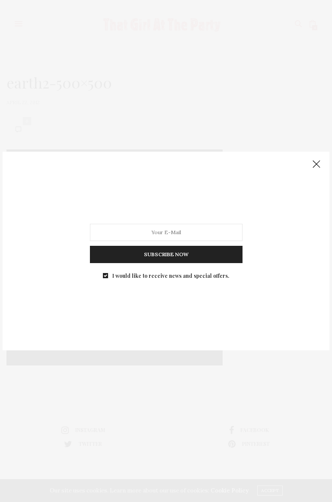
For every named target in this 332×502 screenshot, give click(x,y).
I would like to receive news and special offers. (170, 275)
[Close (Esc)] (316, 164)
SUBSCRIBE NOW (166, 254)
